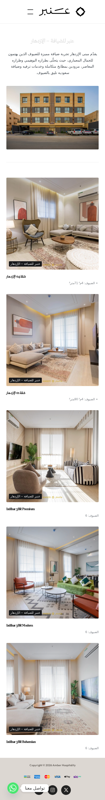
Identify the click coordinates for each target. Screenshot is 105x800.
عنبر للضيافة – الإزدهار (25, 264)
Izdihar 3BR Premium (20, 509)
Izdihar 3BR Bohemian (21, 742)
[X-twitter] (66, 790)
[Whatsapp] (13, 788)
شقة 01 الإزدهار (15, 393)
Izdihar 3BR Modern (19, 625)
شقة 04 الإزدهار (16, 276)
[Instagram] (52, 790)
